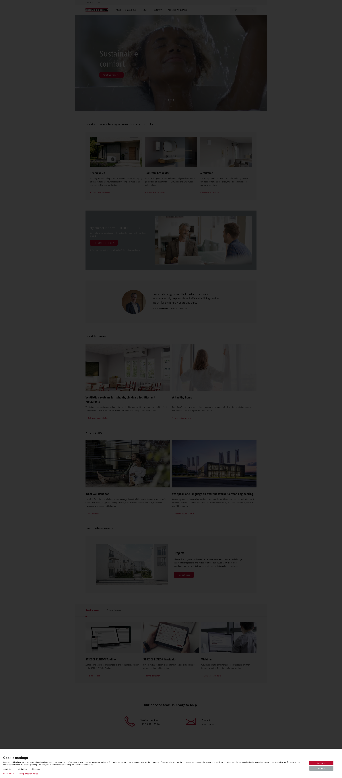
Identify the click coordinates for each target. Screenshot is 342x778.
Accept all (321, 763)
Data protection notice (28, 774)
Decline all (321, 768)
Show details (8, 774)
